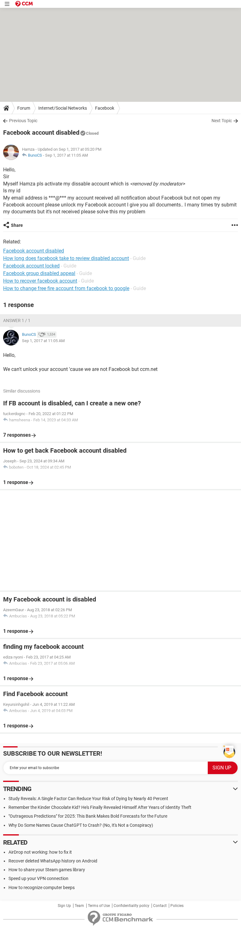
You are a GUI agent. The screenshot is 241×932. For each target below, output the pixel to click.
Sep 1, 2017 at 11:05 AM (66, 155)
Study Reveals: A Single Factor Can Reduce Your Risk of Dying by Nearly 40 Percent (88, 798)
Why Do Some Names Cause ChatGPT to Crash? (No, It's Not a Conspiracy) (80, 825)
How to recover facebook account (40, 281)
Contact (160, 905)
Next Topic (222, 120)
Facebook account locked (31, 266)
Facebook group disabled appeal (39, 273)
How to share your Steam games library (46, 869)
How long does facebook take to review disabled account (66, 258)
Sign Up (64, 905)
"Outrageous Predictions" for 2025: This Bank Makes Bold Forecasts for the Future (87, 816)
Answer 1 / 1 (16, 320)
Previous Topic (23, 120)
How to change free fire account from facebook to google (66, 288)
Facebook (104, 108)
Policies (177, 905)
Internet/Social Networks (62, 108)
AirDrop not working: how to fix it (40, 852)
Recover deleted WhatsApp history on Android (52, 860)
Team (79, 905)
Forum (23, 108)
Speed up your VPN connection (38, 878)
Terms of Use (99, 905)
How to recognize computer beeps (41, 887)
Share (17, 225)
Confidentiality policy (131, 905)
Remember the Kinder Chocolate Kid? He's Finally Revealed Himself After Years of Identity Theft (99, 807)
